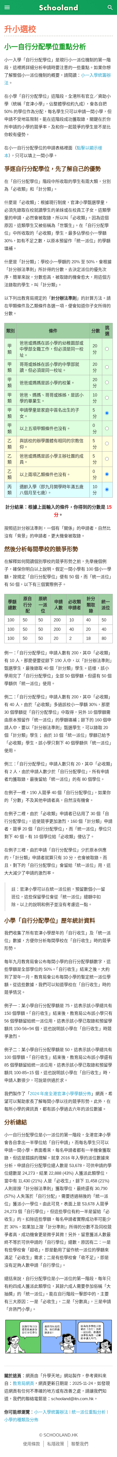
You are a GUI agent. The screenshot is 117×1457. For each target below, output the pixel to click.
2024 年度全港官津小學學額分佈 (60, 1093)
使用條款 (31, 1443)
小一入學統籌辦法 (51, 1412)
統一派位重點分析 (89, 1412)
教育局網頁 (23, 1383)
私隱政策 (55, 1443)
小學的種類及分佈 (21, 1419)
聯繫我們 (79, 1443)
